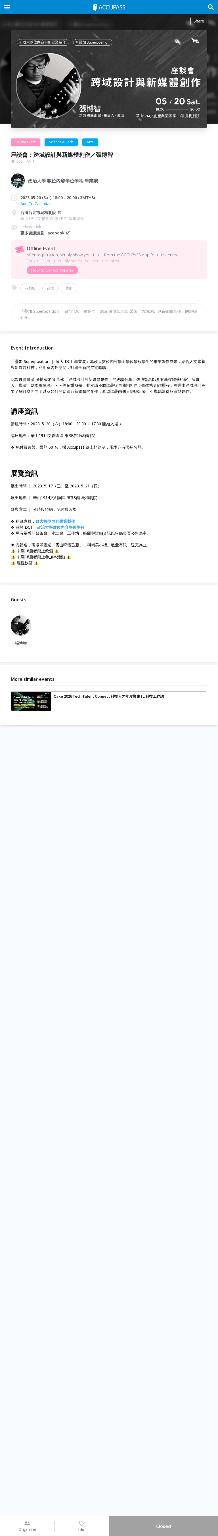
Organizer (27, 1529)
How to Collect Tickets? (52, 270)
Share (199, 21)
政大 (50, 288)
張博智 (30, 288)
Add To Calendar (35, 203)
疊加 (69, 288)
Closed (163, 1526)
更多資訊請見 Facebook (42, 233)
